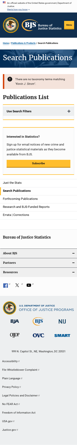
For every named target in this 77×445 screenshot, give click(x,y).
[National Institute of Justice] (62, 324)
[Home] (41, 25)
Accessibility (10, 361)
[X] (18, 286)
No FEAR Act (10, 404)
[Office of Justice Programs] (11, 25)
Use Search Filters (19, 111)
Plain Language (11, 378)
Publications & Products (23, 43)
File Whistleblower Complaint (19, 369)
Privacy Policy (10, 387)
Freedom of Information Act (18, 412)
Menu (69, 25)
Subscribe (38, 163)
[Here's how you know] (38, 6)
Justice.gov (9, 429)
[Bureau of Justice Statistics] (38, 326)
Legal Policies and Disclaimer (20, 395)
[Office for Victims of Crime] (38, 338)
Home (6, 43)
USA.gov (7, 421)
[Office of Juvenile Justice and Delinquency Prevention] (14, 338)
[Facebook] (7, 286)
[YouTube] (30, 286)
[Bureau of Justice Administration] (15, 324)
